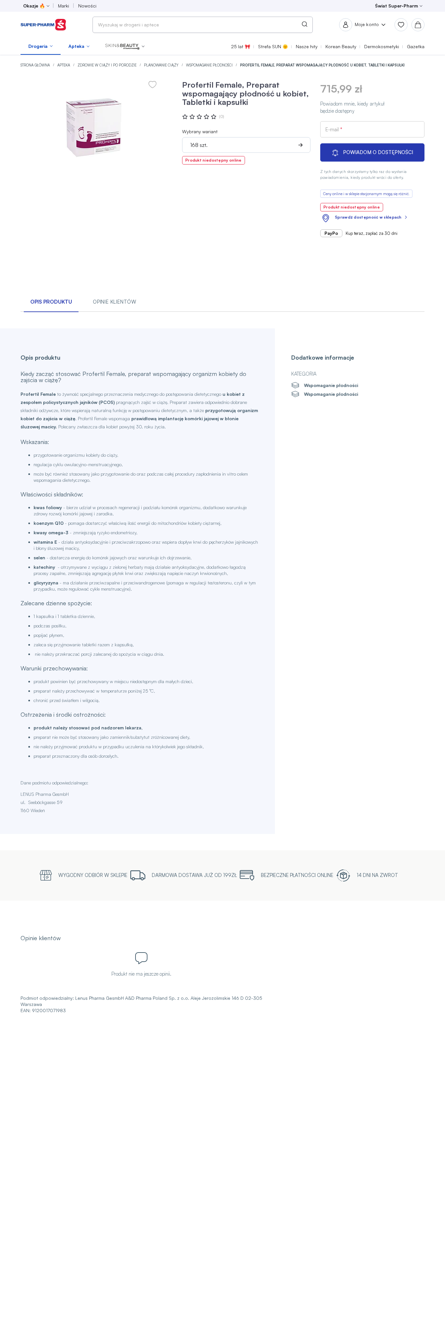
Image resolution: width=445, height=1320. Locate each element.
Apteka (64, 65)
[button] (124, 46)
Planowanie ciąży (161, 65)
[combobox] (203, 25)
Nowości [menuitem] (87, 5)
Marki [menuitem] (63, 5)
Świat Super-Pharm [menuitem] (396, 5)
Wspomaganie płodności (210, 65)
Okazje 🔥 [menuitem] (34, 5)
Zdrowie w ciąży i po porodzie (107, 65)
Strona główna (36, 65)
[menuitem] (41, 46)
